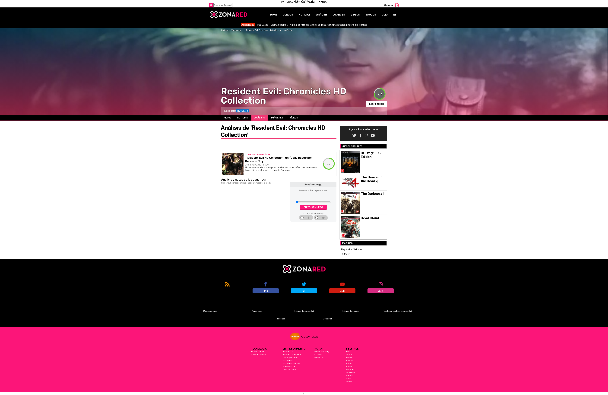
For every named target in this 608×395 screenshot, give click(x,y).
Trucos (371, 14)
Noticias (304, 14)
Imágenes (277, 117)
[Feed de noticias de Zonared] (227, 287)
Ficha (227, 117)
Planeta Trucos (258, 351)
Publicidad (280, 319)
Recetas (350, 369)
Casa (348, 378)
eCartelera (288, 360)
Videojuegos (237, 30)
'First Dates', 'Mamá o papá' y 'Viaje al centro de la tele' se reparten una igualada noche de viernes (304, 24)
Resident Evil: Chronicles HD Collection (263, 30)
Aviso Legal (257, 311)
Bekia (349, 351)
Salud (349, 366)
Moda (349, 354)
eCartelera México (291, 363)
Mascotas (350, 372)
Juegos (288, 14)
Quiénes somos (210, 311)
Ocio (385, 14)
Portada (224, 30)
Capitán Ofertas (258, 354)
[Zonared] (228, 14)
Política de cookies (351, 311)
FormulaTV (288, 351)
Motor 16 (318, 357)
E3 (394, 14)
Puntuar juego (313, 207)
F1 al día (318, 354)
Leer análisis (376, 103)
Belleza (349, 357)
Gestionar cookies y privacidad (397, 311)
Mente (349, 381)
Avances (339, 14)
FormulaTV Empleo (292, 354)
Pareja (349, 363)
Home (273, 14)
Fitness (349, 375)
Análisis (322, 14)
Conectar (388, 5)
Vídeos (355, 14)
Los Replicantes (290, 357)
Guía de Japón (289, 369)
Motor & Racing (321, 351)
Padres (349, 360)
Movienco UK (289, 366)
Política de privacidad (304, 311)
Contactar (327, 319)
